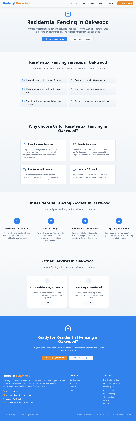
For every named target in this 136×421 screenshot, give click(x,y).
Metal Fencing (109, 404)
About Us (73, 383)
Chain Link (107, 400)
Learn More (47, 303)
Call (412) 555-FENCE (56, 39)
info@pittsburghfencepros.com (18, 395)
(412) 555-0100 (127, 3)
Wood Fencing (109, 393)
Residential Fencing (111, 380)
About (101, 3)
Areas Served (88, 3)
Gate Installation (110, 390)
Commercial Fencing (111, 383)
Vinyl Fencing (108, 397)
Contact (111, 3)
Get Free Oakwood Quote (81, 39)
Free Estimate (75, 390)
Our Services (75, 380)
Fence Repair (108, 387)
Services (74, 3)
